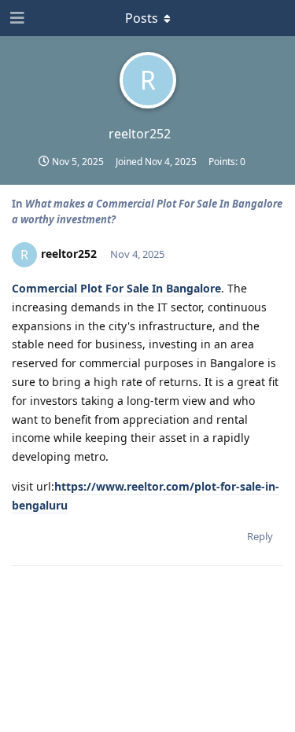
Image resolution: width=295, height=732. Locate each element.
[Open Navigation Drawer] (15, 18)
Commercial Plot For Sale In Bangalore (116, 288)
